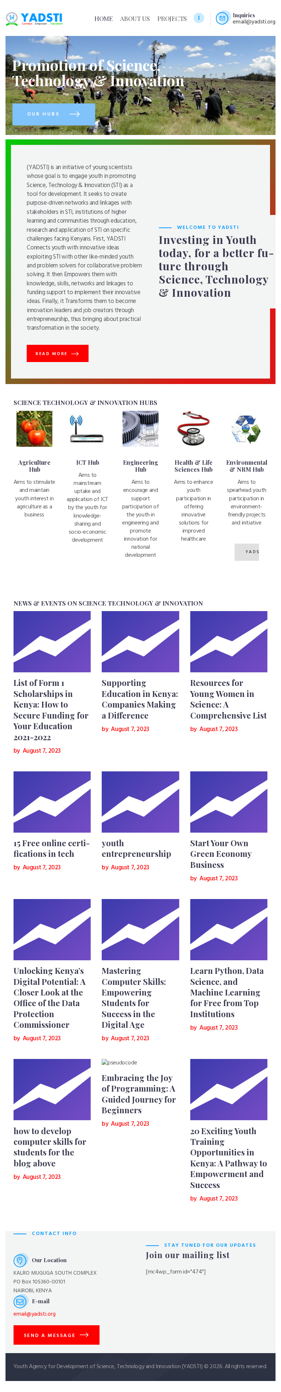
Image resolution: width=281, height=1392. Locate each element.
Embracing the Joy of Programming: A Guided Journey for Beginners (139, 1094)
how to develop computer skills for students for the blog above (50, 1147)
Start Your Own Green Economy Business (220, 854)
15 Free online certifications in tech (52, 848)
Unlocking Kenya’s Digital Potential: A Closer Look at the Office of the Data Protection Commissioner (50, 997)
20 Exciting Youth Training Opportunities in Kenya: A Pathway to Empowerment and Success (228, 1158)
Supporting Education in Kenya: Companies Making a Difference (140, 698)
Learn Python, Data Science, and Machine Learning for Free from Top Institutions (227, 992)
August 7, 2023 (42, 751)
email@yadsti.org (35, 1314)
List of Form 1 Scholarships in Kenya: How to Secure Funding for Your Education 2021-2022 (51, 709)
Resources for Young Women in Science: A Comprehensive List (228, 698)
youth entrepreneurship (136, 848)
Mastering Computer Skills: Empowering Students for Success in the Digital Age (134, 997)
